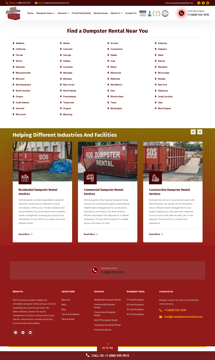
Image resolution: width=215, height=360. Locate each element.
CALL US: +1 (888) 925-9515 (110, 355)
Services (62, 13)
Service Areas (101, 13)
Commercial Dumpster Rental (104, 306)
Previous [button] (193, 131)
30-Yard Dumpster (135, 309)
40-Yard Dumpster (135, 314)
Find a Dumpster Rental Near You (179, 3)
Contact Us (131, 13)
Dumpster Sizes (44, 13)
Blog (64, 309)
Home (30, 13)
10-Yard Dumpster (135, 300)
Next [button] (199, 131)
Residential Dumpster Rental (107, 300)
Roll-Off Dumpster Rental (106, 320)
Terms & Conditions (71, 314)
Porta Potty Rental (81, 13)
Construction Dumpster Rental (105, 313)
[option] (42, 192)
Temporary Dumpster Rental (107, 325)
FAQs (64, 304)
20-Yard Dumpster (135, 304)
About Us (115, 13)
